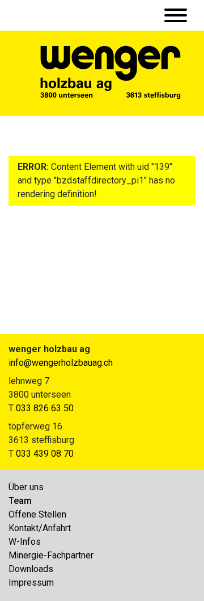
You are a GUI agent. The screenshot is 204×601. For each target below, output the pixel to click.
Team (20, 500)
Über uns (26, 487)
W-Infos (24, 541)
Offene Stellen (37, 514)
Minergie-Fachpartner (51, 555)
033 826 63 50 (45, 408)
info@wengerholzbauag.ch (60, 362)
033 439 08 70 (45, 453)
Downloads (30, 569)
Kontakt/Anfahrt (39, 528)
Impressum (31, 582)
